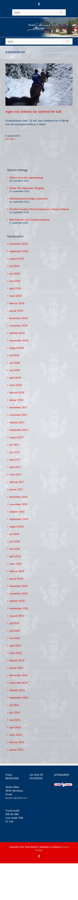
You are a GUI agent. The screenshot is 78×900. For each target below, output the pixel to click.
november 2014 (18, 682)
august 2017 (16, 437)
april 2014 (15, 727)
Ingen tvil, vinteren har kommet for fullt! (33, 112)
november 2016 (18, 504)
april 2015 (15, 645)
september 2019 (18, 251)
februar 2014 (16, 742)
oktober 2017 (17, 422)
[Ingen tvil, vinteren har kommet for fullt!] (39, 84)
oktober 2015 (17, 600)
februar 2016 (16, 571)
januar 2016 (16, 578)
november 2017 (18, 414)
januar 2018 (16, 399)
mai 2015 (14, 638)
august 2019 (16, 258)
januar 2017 (16, 489)
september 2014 (18, 697)
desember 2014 (18, 675)
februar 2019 (16, 303)
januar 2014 (16, 749)
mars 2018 (15, 385)
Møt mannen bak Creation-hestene (29, 219)
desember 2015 (18, 586)
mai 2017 (14, 459)
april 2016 (15, 556)
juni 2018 (14, 362)
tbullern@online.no (16, 797)
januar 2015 (16, 667)
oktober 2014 (17, 690)
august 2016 (16, 526)
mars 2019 (15, 295)
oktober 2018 (17, 333)
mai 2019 (14, 281)
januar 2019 (16, 310)
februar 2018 (16, 392)
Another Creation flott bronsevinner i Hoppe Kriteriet (39, 209)
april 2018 (15, 377)
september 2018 (18, 340)
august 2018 (16, 347)
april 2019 (15, 288)
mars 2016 (15, 563)
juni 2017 (14, 452)
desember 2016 (18, 496)
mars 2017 (15, 474)
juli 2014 (14, 705)
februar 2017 (16, 481)
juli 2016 (14, 534)
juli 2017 (14, 444)
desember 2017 (18, 407)
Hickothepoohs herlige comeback (28, 198)
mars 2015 (15, 653)
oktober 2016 (17, 511)
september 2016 (18, 519)
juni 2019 (14, 273)
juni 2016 (14, 541)
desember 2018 (18, 318)
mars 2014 (15, 734)
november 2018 (18, 325)
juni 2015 (14, 630)
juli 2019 (14, 266)
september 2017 (18, 429)
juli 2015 (14, 623)
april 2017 (15, 467)
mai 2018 (14, 370)
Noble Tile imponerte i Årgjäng (26, 188)
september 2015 (18, 608)
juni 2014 (14, 712)
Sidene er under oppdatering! (26, 177)
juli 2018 (14, 355)
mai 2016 (14, 548)
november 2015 (18, 593)
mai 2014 (14, 719)
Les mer (9, 139)
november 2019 (18, 243)
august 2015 (16, 615)
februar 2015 (16, 660)
